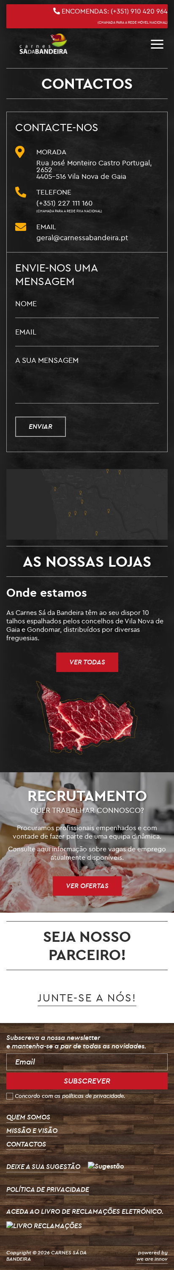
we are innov (152, 1259)
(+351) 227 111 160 (69, 205)
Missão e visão (31, 1130)
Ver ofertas (87, 885)
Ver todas (87, 662)
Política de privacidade (47, 1189)
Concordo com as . (70, 1095)
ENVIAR (40, 426)
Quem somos (28, 1117)
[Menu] (157, 44)
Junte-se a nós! (87, 997)
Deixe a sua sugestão (43, 1166)
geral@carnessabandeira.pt (82, 237)
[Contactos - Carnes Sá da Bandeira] (43, 44)
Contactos (26, 1144)
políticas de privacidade (93, 1095)
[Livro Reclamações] (44, 1225)
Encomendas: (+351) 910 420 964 (114, 16)
